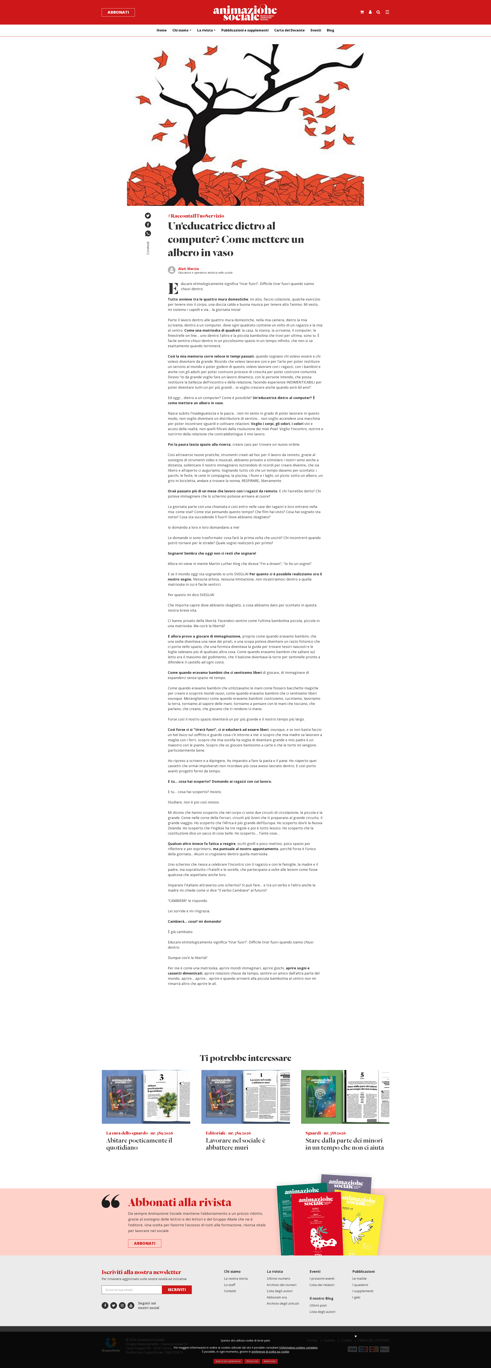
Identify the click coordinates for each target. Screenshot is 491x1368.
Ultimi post (318, 1305)
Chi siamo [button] (180, 30)
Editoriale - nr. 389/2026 (228, 1133)
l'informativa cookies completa (298, 1347)
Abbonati (118, 12)
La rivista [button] (205, 30)
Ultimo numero (278, 1278)
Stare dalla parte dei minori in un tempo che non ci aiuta (345, 1144)
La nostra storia (236, 1278)
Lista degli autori (280, 1291)
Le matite (359, 1278)
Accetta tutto (269, 1361)
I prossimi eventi (322, 1278)
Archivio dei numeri (282, 1285)
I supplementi (362, 1291)
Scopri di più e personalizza (228, 1361)
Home (162, 30)
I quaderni (360, 1285)
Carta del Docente (289, 30)
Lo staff (229, 1285)
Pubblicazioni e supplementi (245, 30)
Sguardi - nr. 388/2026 (326, 1133)
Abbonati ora (277, 1297)
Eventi (316, 30)
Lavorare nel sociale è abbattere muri (235, 1144)
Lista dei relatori (322, 1285)
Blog (330, 30)
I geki (356, 1297)
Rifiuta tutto (252, 1361)
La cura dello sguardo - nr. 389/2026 (139, 1133)
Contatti (230, 1291)
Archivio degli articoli (283, 1303)
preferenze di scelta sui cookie (270, 1351)
